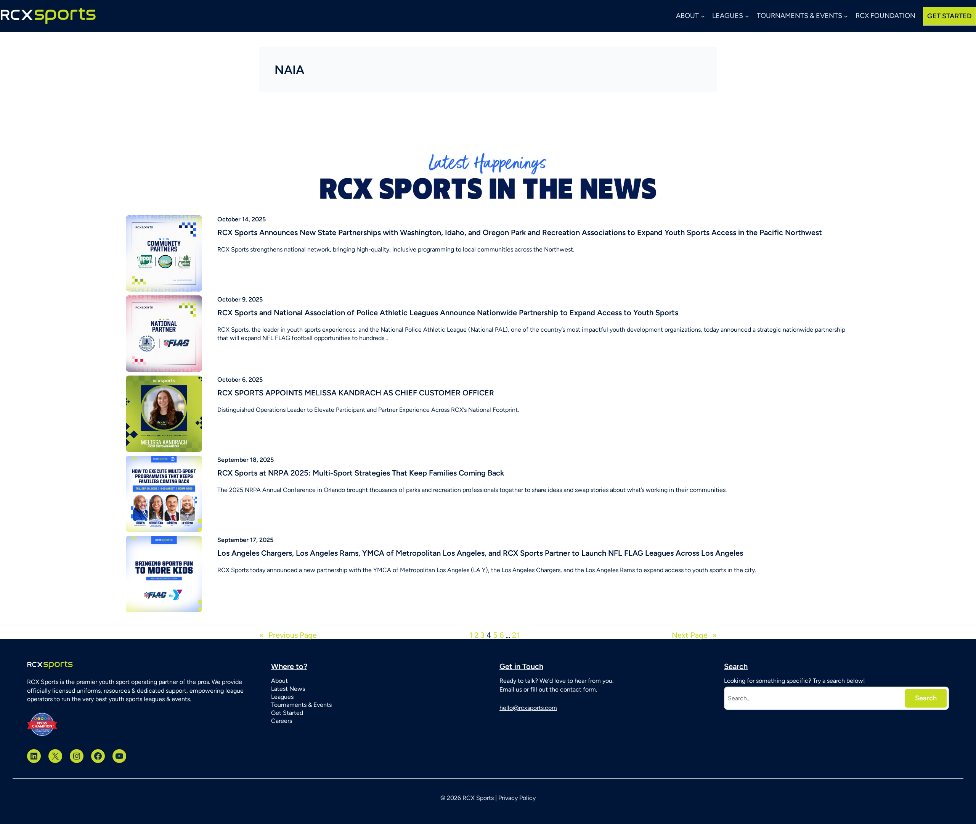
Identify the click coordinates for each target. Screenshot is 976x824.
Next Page (694, 635)
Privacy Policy (517, 797)
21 (515, 635)
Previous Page (288, 635)
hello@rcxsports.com (528, 707)
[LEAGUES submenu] (747, 16)
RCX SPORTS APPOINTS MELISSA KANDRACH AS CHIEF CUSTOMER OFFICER (355, 392)
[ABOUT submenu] (703, 16)
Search (926, 698)
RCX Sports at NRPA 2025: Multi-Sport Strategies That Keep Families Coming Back (360, 472)
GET (949, 16)
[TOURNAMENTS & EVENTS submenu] (846, 16)
